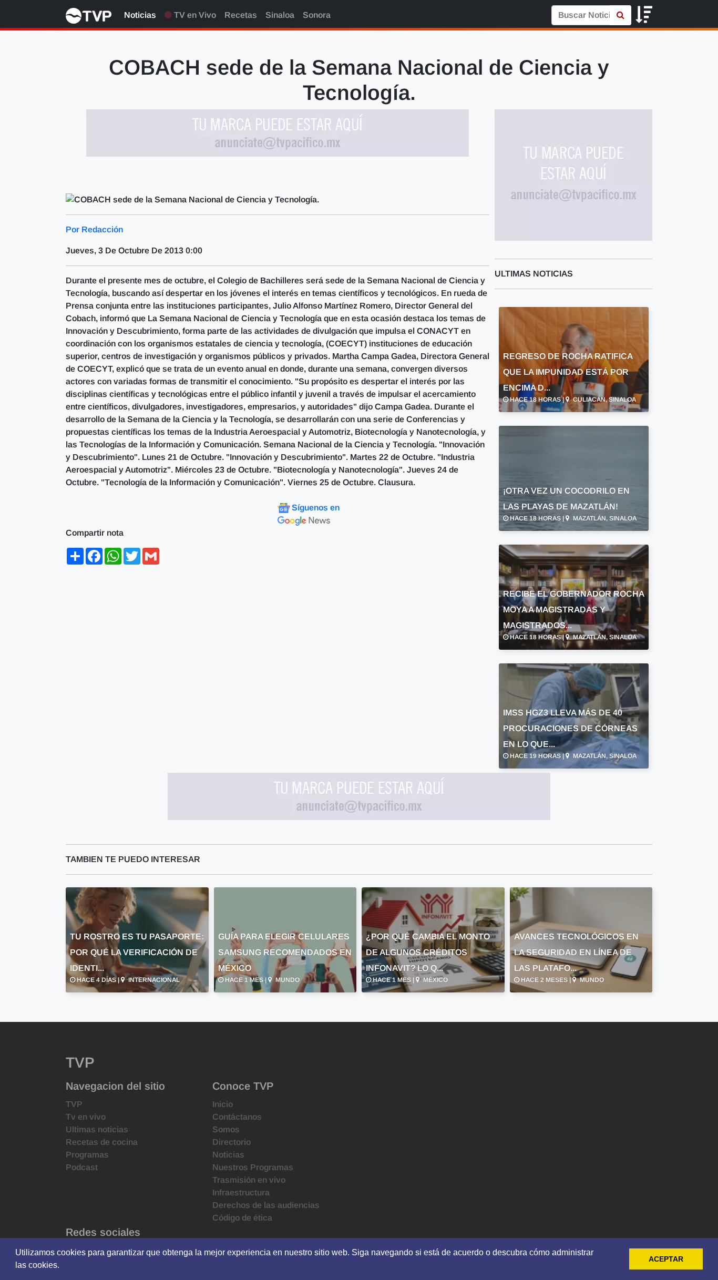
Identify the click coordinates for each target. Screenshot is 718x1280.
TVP (74, 1104)
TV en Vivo (194, 15)
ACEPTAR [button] (666, 1259)
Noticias (140, 15)
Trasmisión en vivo (248, 1179)
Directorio (231, 1142)
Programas (87, 1154)
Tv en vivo (86, 1116)
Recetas (240, 15)
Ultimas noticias (97, 1129)
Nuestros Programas (252, 1167)
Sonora (317, 15)
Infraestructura (241, 1192)
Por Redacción (94, 229)
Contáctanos (237, 1116)
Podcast (82, 1167)
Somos (226, 1129)
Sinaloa (279, 15)
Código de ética (242, 1217)
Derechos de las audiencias (266, 1205)
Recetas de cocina (102, 1142)
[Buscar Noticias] (620, 15)
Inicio (222, 1104)
